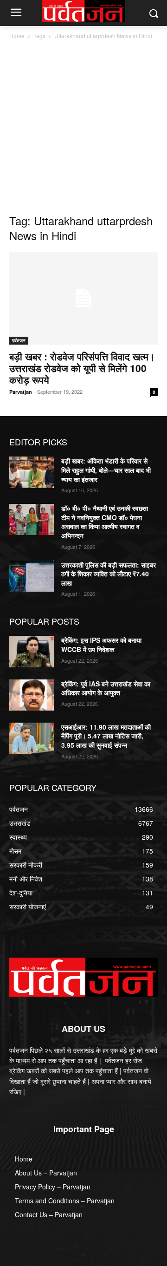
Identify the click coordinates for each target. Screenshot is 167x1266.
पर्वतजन (19, 340)
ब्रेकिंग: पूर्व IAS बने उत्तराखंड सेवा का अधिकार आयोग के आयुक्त (105, 688)
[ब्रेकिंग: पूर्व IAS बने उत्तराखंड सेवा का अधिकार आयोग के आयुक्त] (31, 695)
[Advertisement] (83, 129)
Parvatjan (20, 391)
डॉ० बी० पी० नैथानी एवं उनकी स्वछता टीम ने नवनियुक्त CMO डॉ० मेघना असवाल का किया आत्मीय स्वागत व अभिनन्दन (104, 521)
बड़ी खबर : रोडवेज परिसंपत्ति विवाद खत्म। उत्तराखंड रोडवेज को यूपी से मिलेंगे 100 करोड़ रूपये (82, 367)
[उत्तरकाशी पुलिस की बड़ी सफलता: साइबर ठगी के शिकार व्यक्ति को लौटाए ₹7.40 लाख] (31, 576)
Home (17, 35)
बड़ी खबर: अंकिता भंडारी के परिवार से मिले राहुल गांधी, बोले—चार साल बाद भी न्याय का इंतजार (106, 469)
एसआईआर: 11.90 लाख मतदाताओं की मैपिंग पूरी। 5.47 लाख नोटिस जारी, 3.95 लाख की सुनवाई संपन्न (106, 736)
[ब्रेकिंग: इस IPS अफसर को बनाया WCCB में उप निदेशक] (31, 651)
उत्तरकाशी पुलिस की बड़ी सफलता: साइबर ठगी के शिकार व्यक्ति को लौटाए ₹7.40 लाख (108, 573)
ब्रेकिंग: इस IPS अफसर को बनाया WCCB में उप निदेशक (101, 644)
